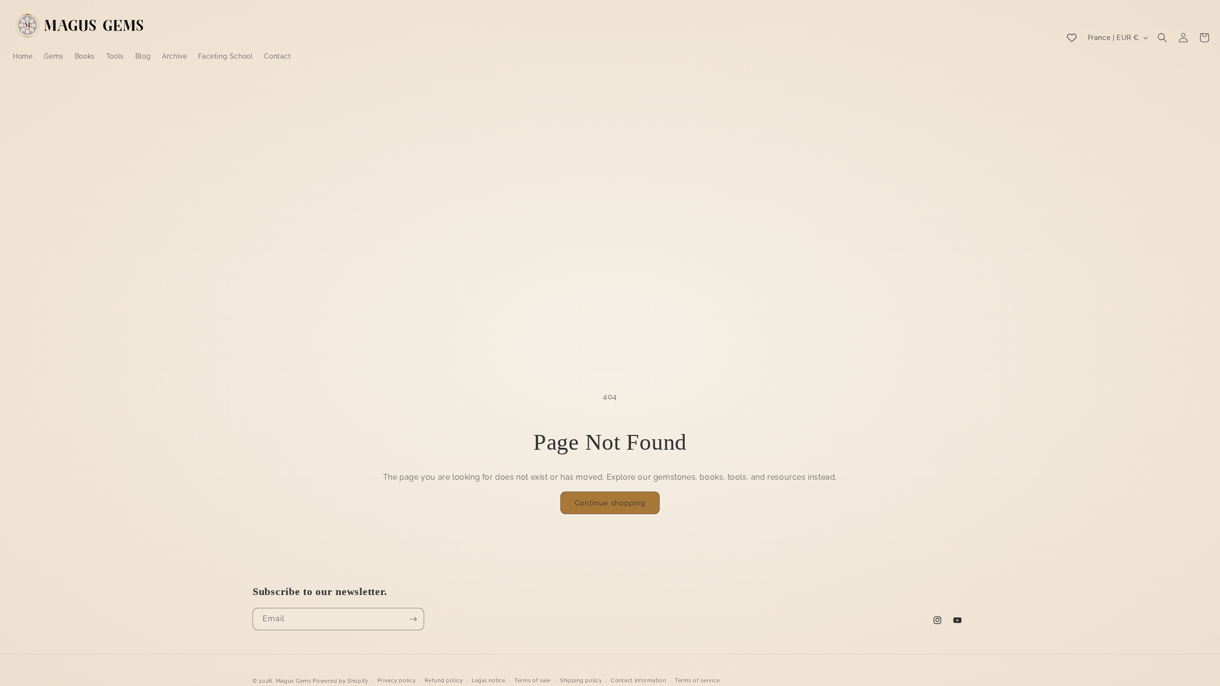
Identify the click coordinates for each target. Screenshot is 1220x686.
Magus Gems (293, 681)
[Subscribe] (413, 619)
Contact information (638, 680)
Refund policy (444, 680)
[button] (1162, 37)
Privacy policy (396, 680)
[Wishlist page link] (1072, 37)
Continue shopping (610, 503)
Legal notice (488, 680)
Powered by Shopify (340, 681)
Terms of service (697, 680)
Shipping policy (581, 680)
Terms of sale (532, 680)
